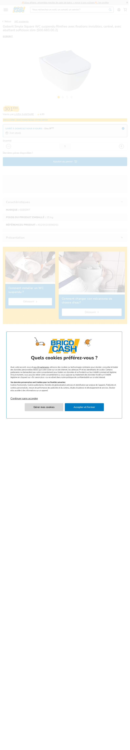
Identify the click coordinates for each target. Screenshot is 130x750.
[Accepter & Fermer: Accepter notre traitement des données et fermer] (84, 407)
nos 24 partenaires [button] (41, 367)
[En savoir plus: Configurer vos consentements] (44, 407)
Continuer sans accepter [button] (24, 397)
